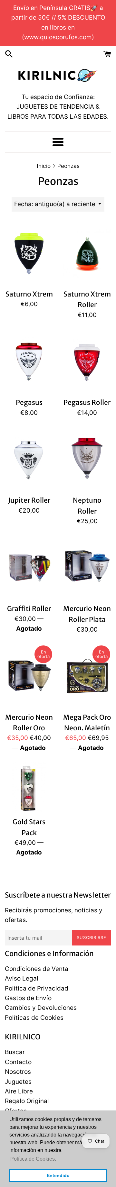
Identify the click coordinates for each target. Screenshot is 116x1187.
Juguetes (18, 1081)
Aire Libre (19, 1091)
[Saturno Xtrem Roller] (87, 253)
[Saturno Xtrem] (29, 253)
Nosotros (18, 1071)
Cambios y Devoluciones (41, 1007)
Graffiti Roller (29, 608)
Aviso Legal (21, 978)
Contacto (18, 1062)
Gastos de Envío (28, 998)
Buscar (15, 1052)
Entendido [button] (58, 1175)
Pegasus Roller (87, 402)
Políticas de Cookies (34, 1017)
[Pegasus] (29, 362)
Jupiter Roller (29, 500)
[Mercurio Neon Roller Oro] (29, 676)
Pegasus (29, 402)
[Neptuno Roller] (87, 459)
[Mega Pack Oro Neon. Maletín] (87, 676)
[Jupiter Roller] (29, 459)
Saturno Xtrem (29, 294)
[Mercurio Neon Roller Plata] (87, 568)
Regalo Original (27, 1101)
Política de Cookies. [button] (33, 1159)
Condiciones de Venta (36, 968)
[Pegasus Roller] (87, 362)
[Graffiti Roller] (29, 568)
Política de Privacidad (36, 988)
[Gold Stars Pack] (29, 787)
